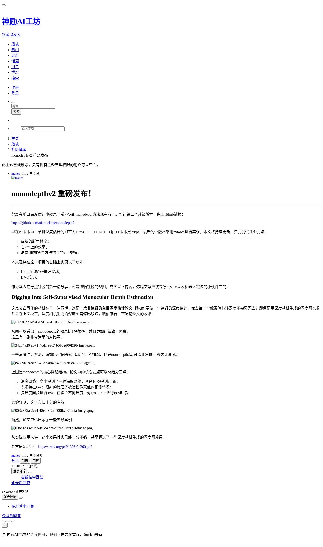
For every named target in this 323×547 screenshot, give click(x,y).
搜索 (16, 112)
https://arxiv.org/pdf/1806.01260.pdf (65, 447)
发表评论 (19, 471)
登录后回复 (20, 483)
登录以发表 (11, 35)
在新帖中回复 (32, 477)
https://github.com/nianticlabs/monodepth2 (42, 223)
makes (15, 173)
